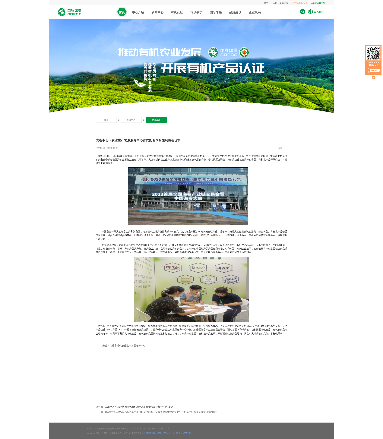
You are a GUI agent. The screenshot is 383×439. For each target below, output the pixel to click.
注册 (275, 2)
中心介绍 (138, 12)
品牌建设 (235, 12)
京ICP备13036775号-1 (183, 433)
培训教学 (196, 12)
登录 (266, 2)
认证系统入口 (300, 2)
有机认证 (177, 12)
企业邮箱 (283, 2)
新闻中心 (158, 12)
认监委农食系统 (318, 2)
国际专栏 (216, 12)
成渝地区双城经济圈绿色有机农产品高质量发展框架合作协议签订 (135, 406)
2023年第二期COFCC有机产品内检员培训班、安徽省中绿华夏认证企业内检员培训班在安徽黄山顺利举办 (157, 411)
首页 (122, 12)
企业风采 (255, 12)
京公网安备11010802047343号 (156, 433)
